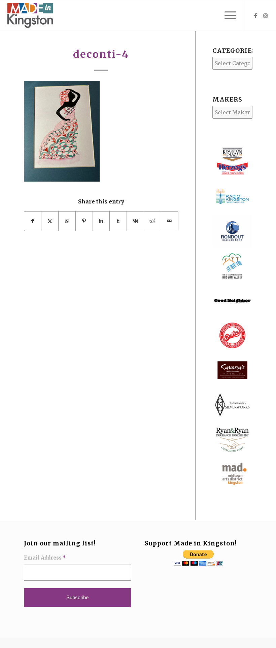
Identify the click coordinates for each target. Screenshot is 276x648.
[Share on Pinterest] (84, 221)
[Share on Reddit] (152, 221)
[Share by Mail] (169, 221)
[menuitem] (227, 15)
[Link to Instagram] (266, 15)
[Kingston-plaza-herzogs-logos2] (232, 176)
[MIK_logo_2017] (30, 15)
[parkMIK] (232, 280)
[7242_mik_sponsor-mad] (232, 488)
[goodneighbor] (232, 314)
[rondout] (232, 245)
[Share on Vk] (135, 221)
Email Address (45, 558)
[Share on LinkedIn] (101, 221)
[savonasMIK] (232, 384)
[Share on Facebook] (32, 221)
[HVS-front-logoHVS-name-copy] (232, 419)
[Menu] (227, 15)
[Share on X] (49, 221)
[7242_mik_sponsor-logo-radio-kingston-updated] (232, 210)
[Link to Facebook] (255, 15)
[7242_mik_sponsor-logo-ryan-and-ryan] (232, 454)
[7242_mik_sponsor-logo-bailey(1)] (232, 349)
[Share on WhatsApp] (67, 221)
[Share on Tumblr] (118, 221)
